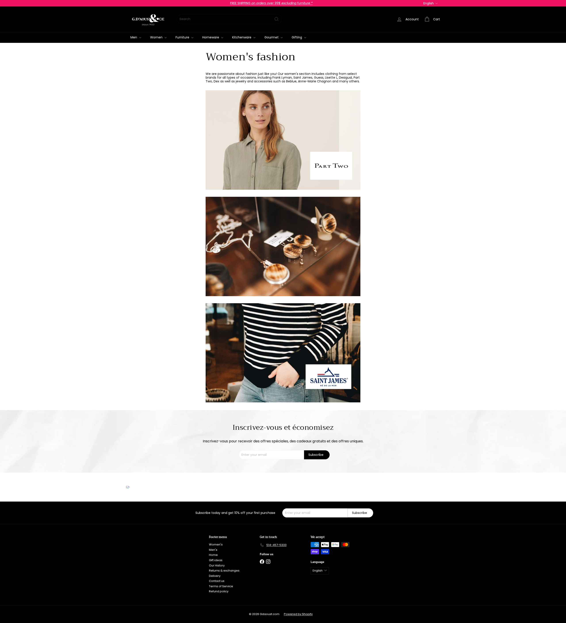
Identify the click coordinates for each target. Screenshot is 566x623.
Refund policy (218, 591)
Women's (216, 544)
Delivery (214, 576)
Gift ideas (215, 560)
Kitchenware (242, 37)
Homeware (211, 37)
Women (156, 37)
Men (134, 37)
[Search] (276, 19)
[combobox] (229, 19)
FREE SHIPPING (271, 3)
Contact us (216, 581)
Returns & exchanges (224, 570)
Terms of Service (221, 586)
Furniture (183, 37)
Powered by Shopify (298, 614)
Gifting (297, 37)
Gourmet (271, 37)
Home (213, 555)
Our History (217, 565)
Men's (213, 550)
